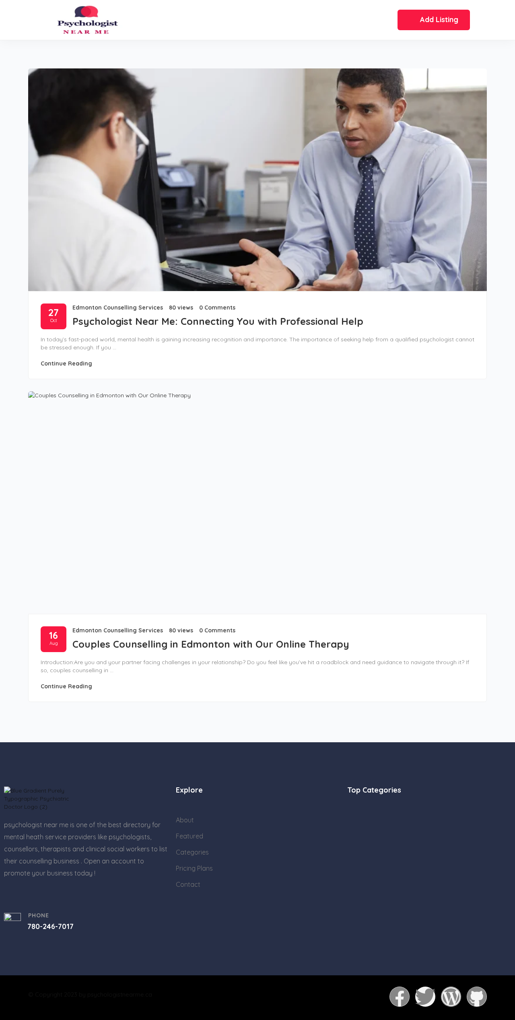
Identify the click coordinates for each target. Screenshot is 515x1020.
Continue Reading (66, 363)
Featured (189, 836)
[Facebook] (399, 997)
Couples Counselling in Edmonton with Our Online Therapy (210, 644)
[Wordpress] (451, 997)
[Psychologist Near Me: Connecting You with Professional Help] (257, 179)
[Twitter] (425, 997)
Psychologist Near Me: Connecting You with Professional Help (217, 321)
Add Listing (439, 19)
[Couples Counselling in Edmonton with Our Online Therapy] (257, 502)
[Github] (477, 997)
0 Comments (217, 307)
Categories (192, 852)
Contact (188, 884)
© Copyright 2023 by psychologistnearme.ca (90, 994)
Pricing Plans (194, 868)
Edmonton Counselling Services (117, 307)
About (185, 820)
